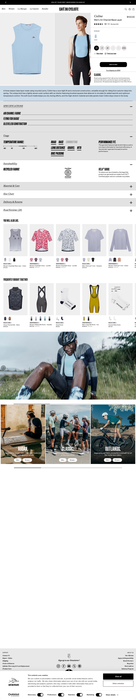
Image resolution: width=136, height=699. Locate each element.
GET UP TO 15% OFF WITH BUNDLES (68, 2)
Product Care (7, 669)
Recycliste (130, 663)
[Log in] (129, 9)
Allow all (118, 676)
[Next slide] (130, 2)
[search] (125, 9)
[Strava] (74, 666)
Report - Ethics (7, 658)
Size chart (99, 53)
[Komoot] (79, 666)
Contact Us (6, 655)
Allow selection (118, 683)
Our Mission (129, 655)
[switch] (61, 694)
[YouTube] (69, 666)
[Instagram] (58, 666)
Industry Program (127, 669)
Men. (17, 460)
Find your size (111, 53)
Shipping (5, 661)
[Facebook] (64, 666)
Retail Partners (128, 661)
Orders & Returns (8, 663)
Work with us (129, 666)
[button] (113, 64)
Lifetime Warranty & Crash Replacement (16, 666)
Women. (27, 460)
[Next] (131, 436)
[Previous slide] (6, 2)
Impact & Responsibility (125, 658)
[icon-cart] (133, 9)
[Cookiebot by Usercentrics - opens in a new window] (13, 694)
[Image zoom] (27, 49)
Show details (110, 695)
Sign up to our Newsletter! (69, 660)
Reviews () (114, 24)
